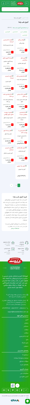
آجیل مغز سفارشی (22, 63)
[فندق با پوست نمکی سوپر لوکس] (8, 113)
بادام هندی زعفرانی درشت (22, 118)
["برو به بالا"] (17, 386)
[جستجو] (26, 9)
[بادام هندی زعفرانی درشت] (21, 113)
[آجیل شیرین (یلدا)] (8, 77)
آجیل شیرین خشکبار (8, 153)
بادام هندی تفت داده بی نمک (8, 100)
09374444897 (14, 5)
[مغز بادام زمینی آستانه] (8, 41)
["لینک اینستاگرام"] (17, 390)
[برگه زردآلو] (21, 40)
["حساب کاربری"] (3, 3)
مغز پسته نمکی (8, 134)
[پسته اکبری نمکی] (8, 58)
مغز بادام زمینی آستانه (8, 45)
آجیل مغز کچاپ (21, 151)
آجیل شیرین (8, 81)
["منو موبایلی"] (26, 3)
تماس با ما (13, 2)
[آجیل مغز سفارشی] (21, 59)
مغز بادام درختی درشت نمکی (22, 100)
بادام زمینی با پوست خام (21, 137)
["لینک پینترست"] (13, 390)
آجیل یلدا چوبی (21, 169)
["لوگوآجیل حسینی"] (20, 3)
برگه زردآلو (22, 43)
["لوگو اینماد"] (13, 385)
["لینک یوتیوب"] (4, 390)
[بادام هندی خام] (22, 76)
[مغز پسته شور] (8, 130)
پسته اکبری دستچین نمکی (8, 62)
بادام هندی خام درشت (22, 79)
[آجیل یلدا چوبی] (22, 166)
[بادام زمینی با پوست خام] (21, 131)
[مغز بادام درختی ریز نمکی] (21, 95)
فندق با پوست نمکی (8, 117)
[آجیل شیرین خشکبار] (8, 149)
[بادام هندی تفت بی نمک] (8, 95)
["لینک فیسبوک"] (22, 390)
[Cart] (8, 3)
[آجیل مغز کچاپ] (22, 148)
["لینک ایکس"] (8, 390)
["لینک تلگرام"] (26, 390)
